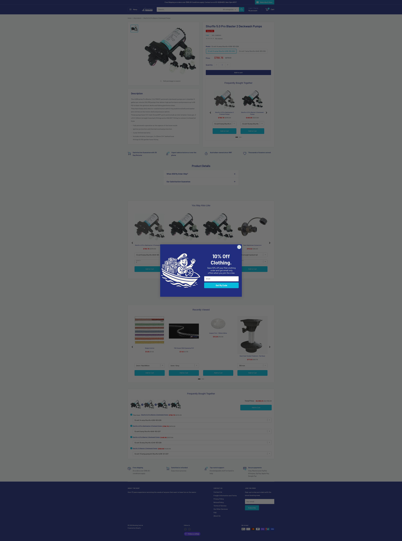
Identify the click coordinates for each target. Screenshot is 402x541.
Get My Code (221, 285)
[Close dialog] (239, 247)
